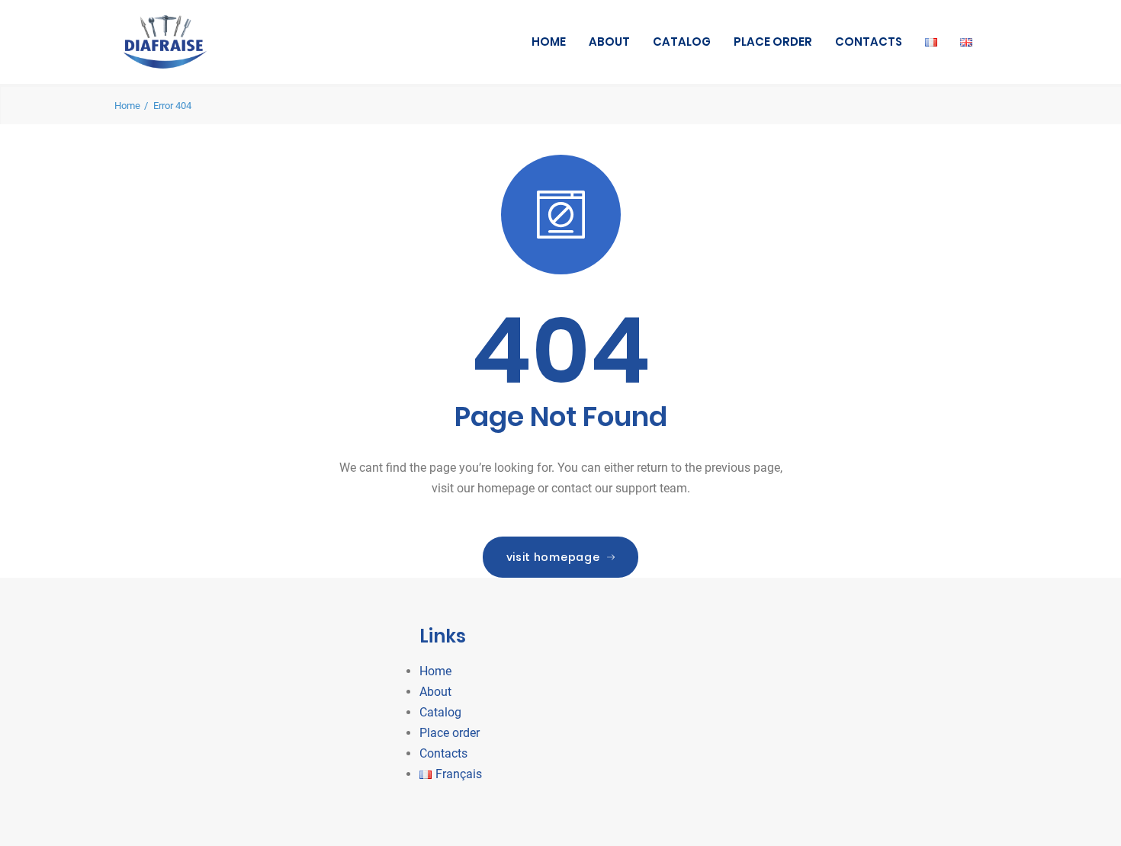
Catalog (682, 42)
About (609, 42)
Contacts (868, 42)
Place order (773, 42)
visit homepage (553, 557)
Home (549, 42)
